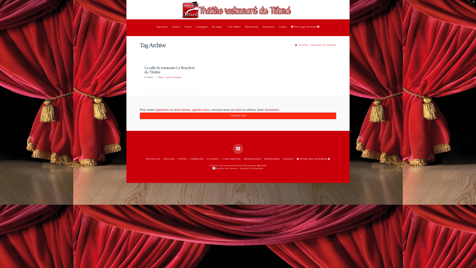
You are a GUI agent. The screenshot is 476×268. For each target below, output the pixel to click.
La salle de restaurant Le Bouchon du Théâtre (169, 70)
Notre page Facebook (313, 159)
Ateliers (169, 159)
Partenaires (272, 159)
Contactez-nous (238, 115)
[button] (472, 3)
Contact (288, 159)
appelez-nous (201, 109)
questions (162, 109)
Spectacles (153, 159)
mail (238, 109)
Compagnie (197, 159)
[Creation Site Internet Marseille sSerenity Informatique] (238, 168)
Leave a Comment (173, 77)
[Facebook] (238, 149)
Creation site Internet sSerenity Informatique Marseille (238, 165)
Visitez (160, 77)
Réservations (252, 159)
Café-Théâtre (232, 159)
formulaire (272, 109)
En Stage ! (213, 159)
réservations (182, 109)
